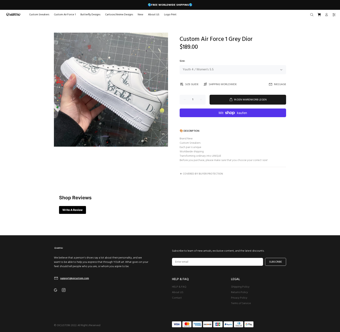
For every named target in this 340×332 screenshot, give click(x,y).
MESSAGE (280, 84)
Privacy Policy (239, 298)
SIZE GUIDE (192, 84)
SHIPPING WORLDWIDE (223, 84)
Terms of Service (241, 303)
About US (177, 292)
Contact (177, 298)
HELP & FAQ (179, 287)
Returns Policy (239, 292)
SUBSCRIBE (275, 262)
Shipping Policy (240, 287)
